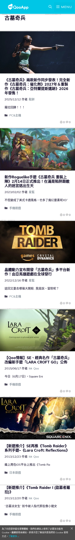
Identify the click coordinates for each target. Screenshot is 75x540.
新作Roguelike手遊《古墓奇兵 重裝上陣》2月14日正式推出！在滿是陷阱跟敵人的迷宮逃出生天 (37, 181)
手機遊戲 (15, 208)
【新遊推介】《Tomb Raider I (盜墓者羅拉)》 (37, 489)
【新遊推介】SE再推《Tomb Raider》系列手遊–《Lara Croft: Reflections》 (37, 448)
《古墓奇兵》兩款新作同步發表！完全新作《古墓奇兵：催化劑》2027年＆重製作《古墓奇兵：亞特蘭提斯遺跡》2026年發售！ (37, 86)
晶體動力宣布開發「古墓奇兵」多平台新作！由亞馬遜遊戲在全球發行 (37, 271)
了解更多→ (13, 536)
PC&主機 (15, 115)
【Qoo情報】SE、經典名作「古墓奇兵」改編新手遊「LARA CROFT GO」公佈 (37, 359)
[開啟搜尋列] (50, 7)
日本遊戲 (15, 472)
